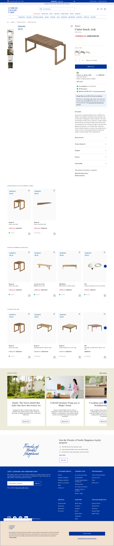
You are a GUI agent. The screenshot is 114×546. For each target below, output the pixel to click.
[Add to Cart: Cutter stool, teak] (29, 234)
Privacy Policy (12, 537)
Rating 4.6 (60, 1)
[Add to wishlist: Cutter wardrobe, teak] (54, 191)
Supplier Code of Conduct (80, 490)
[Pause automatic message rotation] (74, 1)
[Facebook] (15, 518)
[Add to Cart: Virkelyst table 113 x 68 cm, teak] (54, 357)
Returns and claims (63, 483)
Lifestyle (86, 17)
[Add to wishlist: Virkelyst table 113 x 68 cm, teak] (54, 314)
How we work (96, 477)
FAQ (59, 485)
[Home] (8, 22)
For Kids (93, 17)
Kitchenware (78, 513)
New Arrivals (45, 13)
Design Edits (95, 506)
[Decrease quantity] (76, 60)
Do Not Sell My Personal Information (87, 538)
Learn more (62, 455)
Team (93, 480)
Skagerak (77, 26)
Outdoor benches (32, 22)
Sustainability (78, 477)
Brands (72, 13)
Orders (60, 475)
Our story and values (81, 475)
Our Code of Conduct (81, 487)
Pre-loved (61, 511)
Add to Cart (91, 66)
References (95, 483)
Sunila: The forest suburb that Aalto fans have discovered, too (26, 404)
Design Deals (96, 511)
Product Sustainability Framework (81, 480)
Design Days (37, 13)
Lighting (29, 17)
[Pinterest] (20, 518)
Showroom (61, 506)
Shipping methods (63, 480)
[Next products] (105, 266)
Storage (52, 17)
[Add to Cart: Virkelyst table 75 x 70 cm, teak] (79, 357)
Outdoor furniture (21, 22)
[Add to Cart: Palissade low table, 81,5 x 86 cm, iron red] (105, 357)
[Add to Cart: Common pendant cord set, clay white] (105, 295)
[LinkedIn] (26, 518)
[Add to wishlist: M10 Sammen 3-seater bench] (79, 252)
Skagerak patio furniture (81, 173)
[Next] (105, 402)
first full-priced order (99, 91)
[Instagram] (9, 518)
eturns (85, 89)
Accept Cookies (87, 533)
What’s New (78, 503)
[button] (98, 9)
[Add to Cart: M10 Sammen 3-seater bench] (79, 295)
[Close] (30, 520)
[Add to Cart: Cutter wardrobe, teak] (54, 234)
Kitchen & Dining (38, 17)
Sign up (37, 483)
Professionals (62, 503)
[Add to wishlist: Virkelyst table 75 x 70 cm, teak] (79, 314)
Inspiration (56, 13)
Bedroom (64, 17)
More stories (103, 373)
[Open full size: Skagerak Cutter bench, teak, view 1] (45, 50)
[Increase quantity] (82, 60)
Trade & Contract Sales (98, 475)
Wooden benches (80, 175)
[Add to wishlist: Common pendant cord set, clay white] (104, 252)
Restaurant (61, 508)
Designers (77, 13)
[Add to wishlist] (71, 26)
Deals (51, 13)
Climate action (79, 484)
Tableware (78, 516)
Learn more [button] (80, 81)
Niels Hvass (78, 32)
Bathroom (71, 17)
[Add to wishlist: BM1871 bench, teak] (54, 252)
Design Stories (65, 13)
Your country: (11, 488)
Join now (63, 460)
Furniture (21, 17)
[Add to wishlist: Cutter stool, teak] (29, 191)
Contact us (61, 488)
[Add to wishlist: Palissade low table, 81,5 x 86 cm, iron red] (104, 314)
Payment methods (63, 477)
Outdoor (79, 17)
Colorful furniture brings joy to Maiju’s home (65, 404)
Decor (47, 17)
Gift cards (94, 508)
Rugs (58, 17)
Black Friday (95, 513)
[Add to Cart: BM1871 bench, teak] (54, 295)
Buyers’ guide (79, 493)
